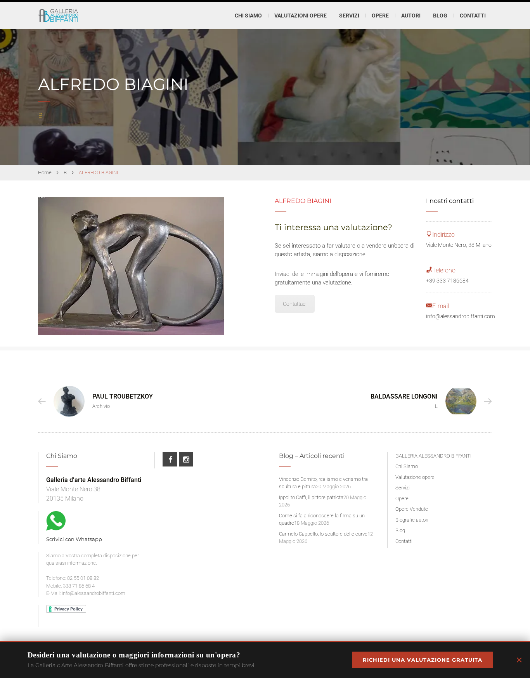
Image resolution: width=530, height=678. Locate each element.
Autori (411, 15)
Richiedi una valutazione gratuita (422, 660)
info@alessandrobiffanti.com (460, 316)
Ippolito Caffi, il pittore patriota (311, 497)
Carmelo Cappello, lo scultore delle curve (323, 534)
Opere (402, 498)
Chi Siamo (248, 15)
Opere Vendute (411, 509)
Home (45, 172)
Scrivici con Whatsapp (74, 539)
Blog (440, 15)
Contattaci (295, 304)
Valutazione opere (415, 477)
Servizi (402, 488)
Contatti (473, 15)
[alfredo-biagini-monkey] (131, 266)
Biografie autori (411, 520)
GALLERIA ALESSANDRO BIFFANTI (433, 456)
